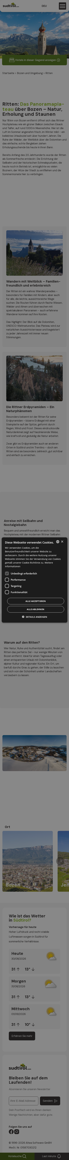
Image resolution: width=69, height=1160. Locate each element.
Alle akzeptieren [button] (36, 601)
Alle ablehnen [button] (35, 609)
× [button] (62, 541)
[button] (34, 617)
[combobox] (57, 541)
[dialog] (34, 580)
